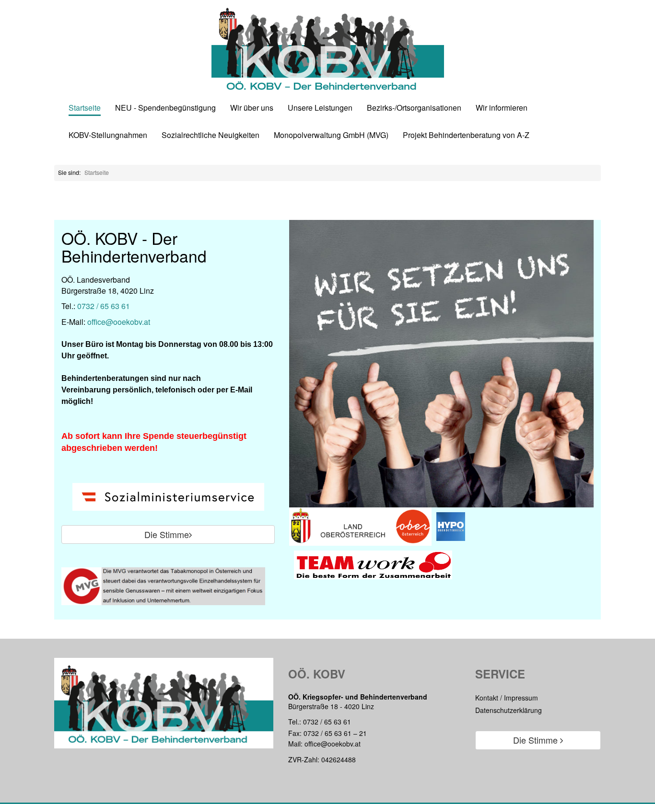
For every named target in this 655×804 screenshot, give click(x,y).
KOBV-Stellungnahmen (108, 135)
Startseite (85, 108)
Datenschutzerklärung (508, 710)
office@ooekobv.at (118, 321)
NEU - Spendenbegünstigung (165, 108)
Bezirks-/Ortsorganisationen (414, 108)
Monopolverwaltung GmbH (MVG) (331, 135)
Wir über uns (251, 108)
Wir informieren (501, 108)
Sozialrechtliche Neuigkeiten (210, 135)
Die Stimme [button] (166, 534)
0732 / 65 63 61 (103, 305)
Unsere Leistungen (320, 108)
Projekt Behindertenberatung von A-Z (466, 135)
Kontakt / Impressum (506, 697)
